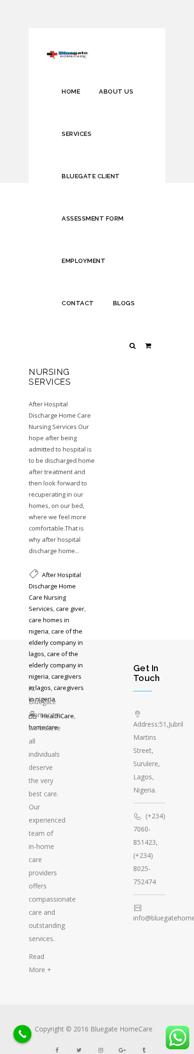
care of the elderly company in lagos (56, 642)
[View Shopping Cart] (148, 345)
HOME (71, 91)
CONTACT (78, 303)
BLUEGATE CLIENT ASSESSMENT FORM (93, 197)
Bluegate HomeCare (121, 1028)
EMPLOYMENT (83, 260)
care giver (70, 608)
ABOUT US (116, 91)
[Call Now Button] (22, 1034)
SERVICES (76, 133)
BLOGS (124, 303)
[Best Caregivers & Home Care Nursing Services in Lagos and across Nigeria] (70, 49)
